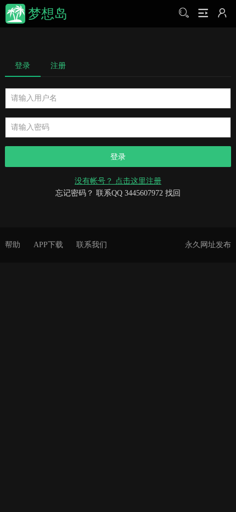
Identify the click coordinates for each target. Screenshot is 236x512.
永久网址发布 (208, 245)
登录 (22, 66)
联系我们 (91, 245)
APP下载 (48, 245)
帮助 (12, 245)
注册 (58, 66)
